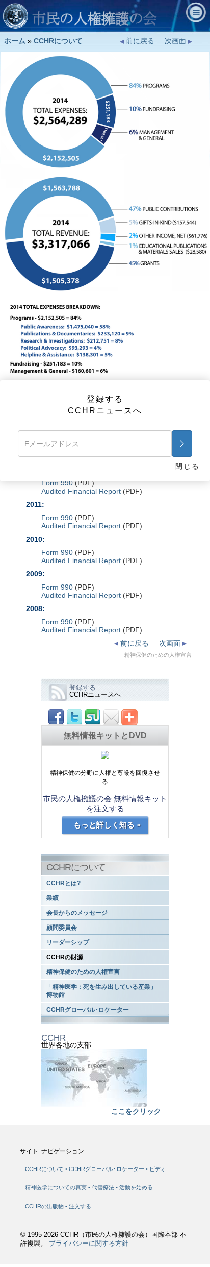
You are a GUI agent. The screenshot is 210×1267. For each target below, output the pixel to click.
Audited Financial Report (81, 491)
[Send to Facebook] (56, 717)
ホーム (14, 41)
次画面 (176, 41)
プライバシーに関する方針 (88, 1243)
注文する (80, 1206)
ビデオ (157, 1169)
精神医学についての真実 (56, 1187)
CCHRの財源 (64, 957)
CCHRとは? (63, 883)
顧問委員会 (61, 927)
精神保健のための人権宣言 (83, 972)
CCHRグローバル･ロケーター (87, 1009)
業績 (52, 897)
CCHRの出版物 (45, 1206)
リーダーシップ (67, 942)
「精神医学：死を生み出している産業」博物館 (101, 990)
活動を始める (136, 1187)
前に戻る (139, 41)
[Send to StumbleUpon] (93, 717)
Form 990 (57, 483)
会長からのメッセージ (77, 912)
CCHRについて (58, 41)
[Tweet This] (74, 717)
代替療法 (104, 1187)
